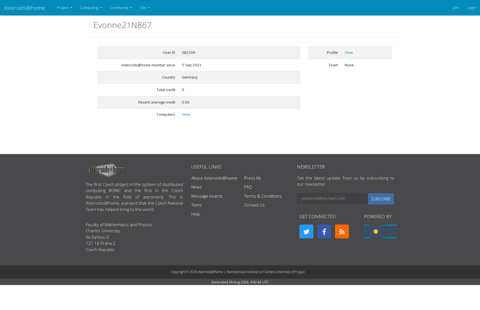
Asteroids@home (24, 7)
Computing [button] (89, 7)
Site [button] (143, 7)
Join (456, 7)
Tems (196, 205)
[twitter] (306, 231)
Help (195, 214)
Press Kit (252, 178)
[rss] (342, 231)
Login (471, 7)
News (196, 187)
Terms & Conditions (263, 196)
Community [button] (119, 7)
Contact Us (254, 205)
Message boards (207, 196)
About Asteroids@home (214, 178)
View (186, 114)
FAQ (248, 187)
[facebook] (324, 231)
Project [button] (63, 7)
